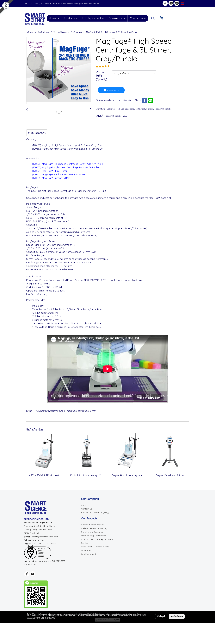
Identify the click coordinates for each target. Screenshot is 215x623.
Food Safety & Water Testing (95, 546)
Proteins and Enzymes (92, 532)
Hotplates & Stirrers (144, 109)
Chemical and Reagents (92, 524)
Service (84, 543)
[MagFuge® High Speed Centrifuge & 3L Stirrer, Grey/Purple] (58, 70)
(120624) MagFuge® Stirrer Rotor (49, 170)
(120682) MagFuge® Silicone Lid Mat (51, 178)
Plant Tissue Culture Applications (97, 539)
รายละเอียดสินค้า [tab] (37, 132)
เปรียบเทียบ (126, 100)
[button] (153, 18)
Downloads (116, 18)
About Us (85, 505)
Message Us (113, 90)
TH (186, 3)
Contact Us (86, 508)
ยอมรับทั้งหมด (177, 616)
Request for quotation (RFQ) (95, 512)
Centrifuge (111, 109)
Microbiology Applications (93, 535)
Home (53, 18)
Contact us (137, 18)
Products (69, 18)
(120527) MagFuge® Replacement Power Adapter (59, 174)
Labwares (86, 550)
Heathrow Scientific (163, 109)
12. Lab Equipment (126, 109)
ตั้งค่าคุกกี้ (161, 616)
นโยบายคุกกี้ (50, 618)
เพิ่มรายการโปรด (106, 100)
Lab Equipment (92, 18)
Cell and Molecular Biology (94, 528)
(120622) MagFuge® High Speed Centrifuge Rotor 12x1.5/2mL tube (67, 163)
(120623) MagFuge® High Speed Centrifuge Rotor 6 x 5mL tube (65, 167)
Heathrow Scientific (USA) (116, 116)
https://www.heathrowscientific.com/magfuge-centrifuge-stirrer (61, 410)
